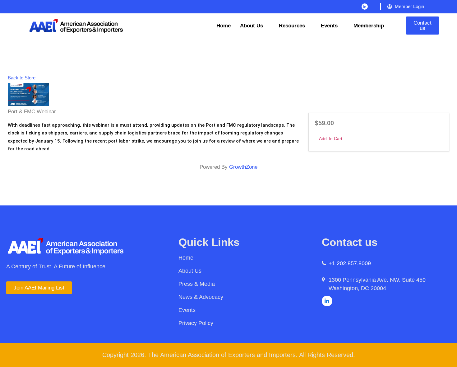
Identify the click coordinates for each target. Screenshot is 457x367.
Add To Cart (330, 138)
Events (329, 26)
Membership (368, 26)
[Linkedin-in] (365, 6)
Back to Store (21, 77)
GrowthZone (243, 167)
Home (223, 26)
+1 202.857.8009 (350, 263)
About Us (251, 26)
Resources (292, 26)
